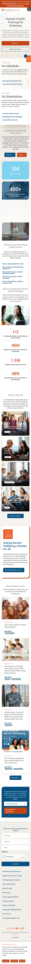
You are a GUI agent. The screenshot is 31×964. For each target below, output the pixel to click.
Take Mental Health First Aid (11, 81)
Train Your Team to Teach (10, 113)
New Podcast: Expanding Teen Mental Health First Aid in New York (14, 760)
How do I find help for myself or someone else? (12, 282)
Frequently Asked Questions (12, 910)
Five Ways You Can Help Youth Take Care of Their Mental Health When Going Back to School (15, 669)
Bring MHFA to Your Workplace (12, 117)
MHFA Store (6, 893)
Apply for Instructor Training (12, 876)
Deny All (22, 961)
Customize (14, 961)
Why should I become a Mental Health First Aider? (12, 272)
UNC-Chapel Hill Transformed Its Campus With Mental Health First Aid (13, 477)
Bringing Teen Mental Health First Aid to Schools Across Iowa (13, 502)
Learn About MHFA (8, 884)
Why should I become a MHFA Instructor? (12, 277)
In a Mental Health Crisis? (11, 918)
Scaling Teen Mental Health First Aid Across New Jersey (13, 427)
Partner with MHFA (8, 905)
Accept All (6, 961)
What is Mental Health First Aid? (13, 264)
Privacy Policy (15, 937)
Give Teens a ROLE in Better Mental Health (15, 626)
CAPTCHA (4, 852)
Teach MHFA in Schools (9, 120)
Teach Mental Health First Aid (12, 84)
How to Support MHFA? (10, 897)
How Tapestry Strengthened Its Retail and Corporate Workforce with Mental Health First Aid (13, 451)
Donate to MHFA (8, 901)
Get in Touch (6, 914)
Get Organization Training (11, 880)
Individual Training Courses (11, 871)
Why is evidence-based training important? (12, 267)
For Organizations (12, 96)
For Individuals (10, 65)
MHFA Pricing (7, 888)
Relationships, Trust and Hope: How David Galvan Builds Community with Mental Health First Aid (14, 715)
